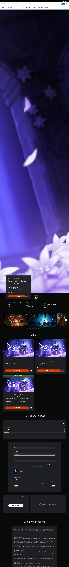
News (26, 3)
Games (12, 3)
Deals (33, 7)
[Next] (66, 320)
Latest (22, 7)
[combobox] (34, 448)
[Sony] (66, 2)
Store (5, 3)
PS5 (8, 3)
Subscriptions (40, 7)
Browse (46, 7)
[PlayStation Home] (2, 3)
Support (30, 3)
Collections (27, 7)
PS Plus (16, 3)
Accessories (21, 3)
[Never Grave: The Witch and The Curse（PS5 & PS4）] (16, 320)
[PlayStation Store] (7, 7)
